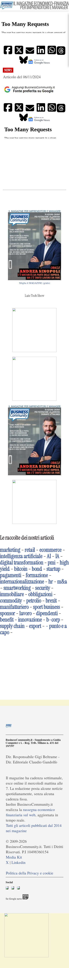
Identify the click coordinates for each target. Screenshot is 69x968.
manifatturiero (14, 607)
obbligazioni (40, 594)
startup (53, 569)
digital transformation (21, 562)
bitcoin (20, 569)
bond (37, 569)
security (42, 588)
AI (49, 556)
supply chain (12, 626)
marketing (10, 550)
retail (30, 550)
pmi (51, 562)
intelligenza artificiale (21, 556)
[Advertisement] (34, 164)
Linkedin (18, 862)
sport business (46, 607)
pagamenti (10, 575)
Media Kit (14, 857)
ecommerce (50, 550)
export (35, 626)
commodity (11, 600)
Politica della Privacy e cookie (29, 872)
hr (50, 581)
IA (57, 556)
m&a (62, 581)
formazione (37, 575)
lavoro (25, 613)
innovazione (30, 619)
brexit (51, 600)
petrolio (33, 600)
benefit (7, 619)
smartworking (17, 588)
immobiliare (12, 594)
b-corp (53, 619)
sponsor (7, 613)
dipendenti (47, 613)
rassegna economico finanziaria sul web (30, 812)
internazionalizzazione (22, 581)
